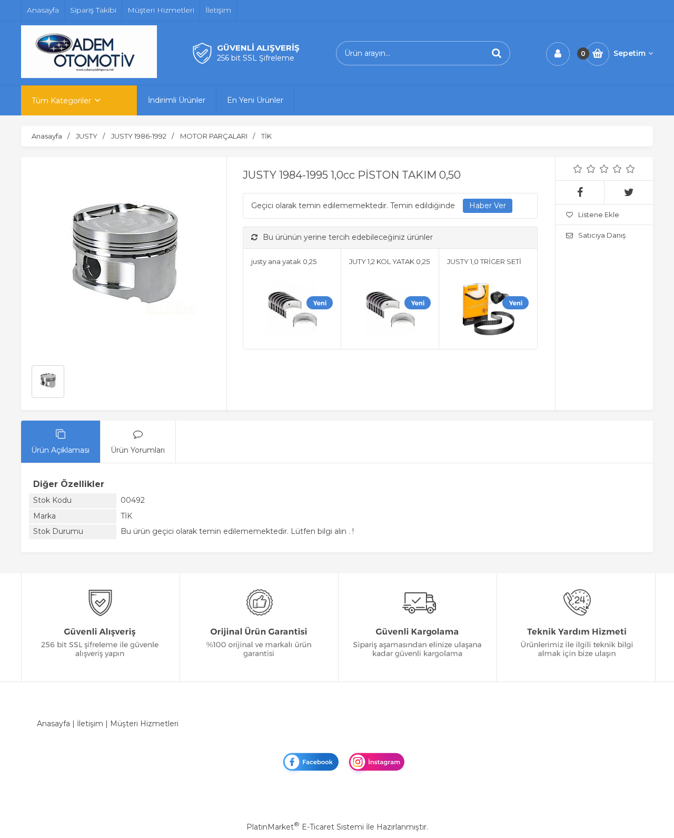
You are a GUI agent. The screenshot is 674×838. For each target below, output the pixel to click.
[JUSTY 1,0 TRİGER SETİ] (487, 310)
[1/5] (577, 168)
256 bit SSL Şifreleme (255, 58)
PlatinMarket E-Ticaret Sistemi (305, 827)
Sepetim (629, 53)
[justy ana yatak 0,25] (292, 310)
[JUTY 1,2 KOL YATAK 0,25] (389, 310)
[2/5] (584, 168)
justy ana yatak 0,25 (283, 261)
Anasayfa (53, 723)
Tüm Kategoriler (61, 100)
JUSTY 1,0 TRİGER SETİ (484, 261)
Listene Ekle (598, 214)
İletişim (90, 723)
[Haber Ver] (487, 206)
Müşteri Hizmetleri (144, 723)
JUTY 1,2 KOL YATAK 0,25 (389, 261)
